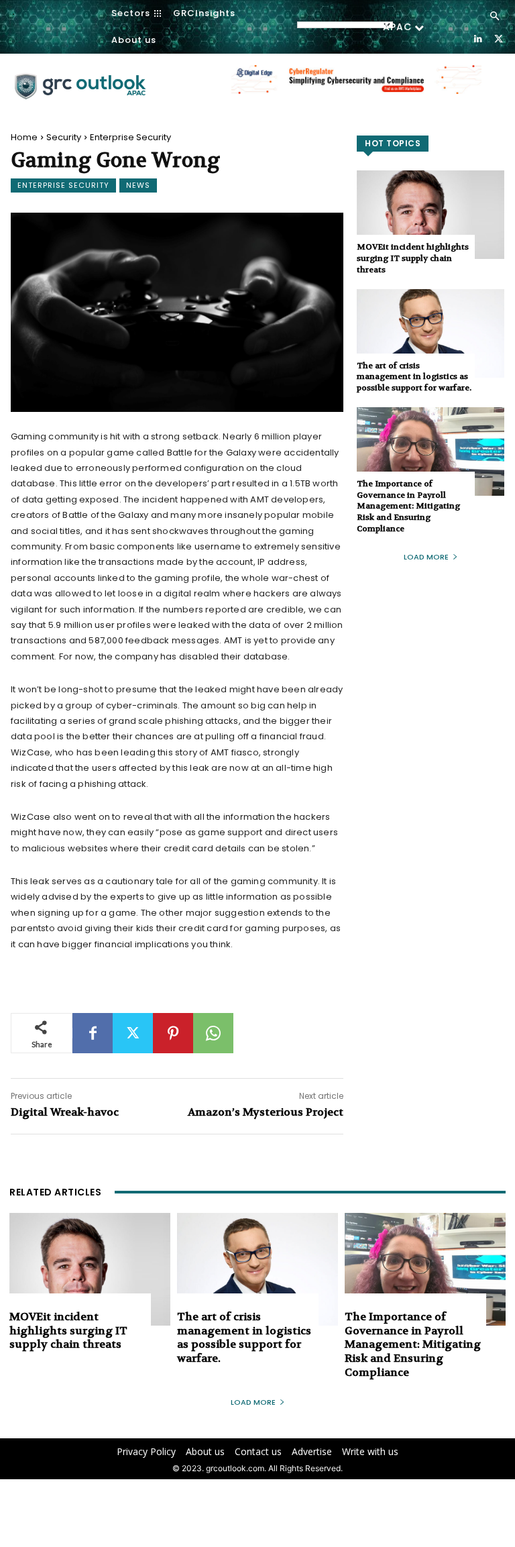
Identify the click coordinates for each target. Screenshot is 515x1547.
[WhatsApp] (213, 1033)
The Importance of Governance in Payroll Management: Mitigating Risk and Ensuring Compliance (408, 506)
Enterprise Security (130, 137)
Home (24, 137)
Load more (426, 556)
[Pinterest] (173, 1033)
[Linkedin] (478, 38)
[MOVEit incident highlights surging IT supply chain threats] (430, 214)
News (138, 185)
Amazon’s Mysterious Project (265, 1112)
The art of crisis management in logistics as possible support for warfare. (414, 377)
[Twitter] (499, 38)
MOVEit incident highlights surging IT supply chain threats (413, 258)
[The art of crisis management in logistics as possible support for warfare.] (430, 333)
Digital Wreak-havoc (65, 1112)
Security (63, 137)
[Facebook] (92, 1033)
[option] (356, 86)
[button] (494, 16)
